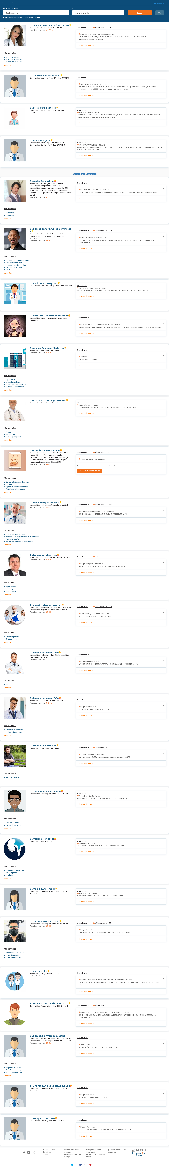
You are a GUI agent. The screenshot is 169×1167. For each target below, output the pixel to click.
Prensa (113, 1152)
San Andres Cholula (32, 18)
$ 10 (47, 197)
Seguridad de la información (93, 1151)
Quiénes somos (50, 1150)
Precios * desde (37, 30)
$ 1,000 (49, 353)
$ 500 (48, 241)
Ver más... (8, 65)
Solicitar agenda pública (90, 471)
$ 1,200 (49, 703)
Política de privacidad (48, 1153)
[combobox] (35, 12)
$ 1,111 (48, 660)
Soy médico (160, 4)
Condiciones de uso (117, 1150)
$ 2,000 (49, 30)
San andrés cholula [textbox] (97, 13)
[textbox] (35, 13)
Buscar (140, 13)
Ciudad (75, 8)
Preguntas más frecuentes (71, 1151)
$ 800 (48, 507)
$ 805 (48, 464)
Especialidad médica (11, 8)
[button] (159, 12)
